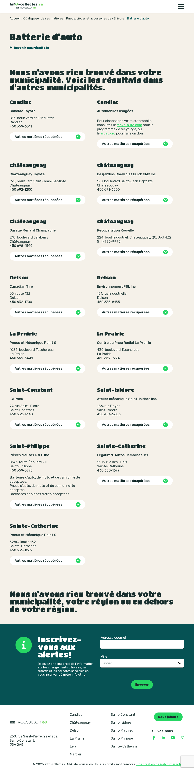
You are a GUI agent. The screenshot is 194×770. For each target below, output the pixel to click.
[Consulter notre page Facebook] (154, 738)
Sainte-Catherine (124, 746)
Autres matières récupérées (38, 137)
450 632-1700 (21, 302)
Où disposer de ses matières (43, 18)
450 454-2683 (109, 414)
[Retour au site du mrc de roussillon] (29, 722)
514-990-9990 (108, 241)
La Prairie (77, 738)
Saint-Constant (123, 715)
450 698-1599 (21, 246)
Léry (73, 746)
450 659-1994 (108, 358)
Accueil (15, 18)
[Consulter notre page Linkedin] (163, 738)
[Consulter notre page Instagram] (182, 738)
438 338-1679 (108, 470)
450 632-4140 (21, 414)
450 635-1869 (21, 550)
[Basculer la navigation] (181, 6)
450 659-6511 (21, 126)
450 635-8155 (108, 302)
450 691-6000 (108, 189)
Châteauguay (80, 722)
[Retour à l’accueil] (26, 6)
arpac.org (107, 133)
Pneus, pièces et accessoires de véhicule (95, 18)
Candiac (76, 715)
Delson (75, 730)
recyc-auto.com (129, 125)
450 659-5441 (21, 358)
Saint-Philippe (122, 738)
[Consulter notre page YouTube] (173, 738)
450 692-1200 (21, 189)
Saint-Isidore (121, 722)
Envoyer (142, 684)
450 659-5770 (21, 470)
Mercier (75, 754)
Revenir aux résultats (31, 48)
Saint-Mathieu (122, 730)
